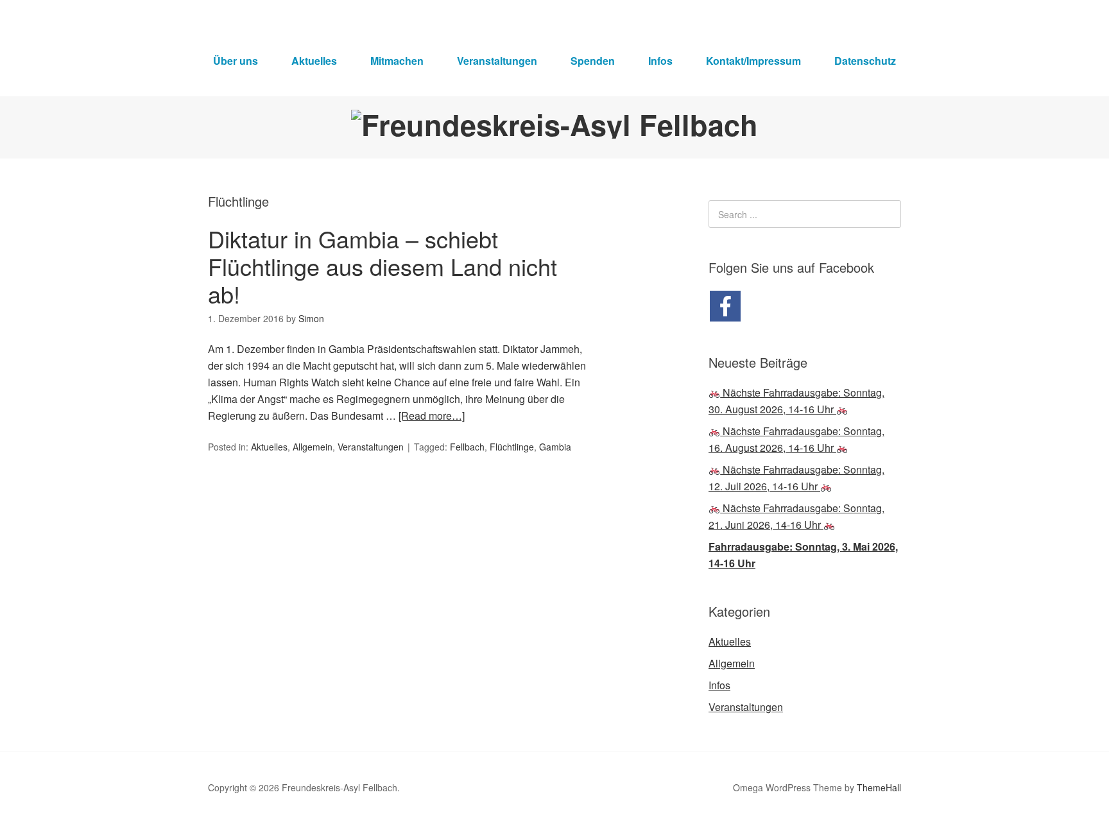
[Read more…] (432, 415)
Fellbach (467, 446)
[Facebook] (725, 306)
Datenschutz (865, 60)
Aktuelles (314, 60)
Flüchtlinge (512, 446)
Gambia (555, 446)
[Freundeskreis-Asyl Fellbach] (554, 124)
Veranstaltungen (497, 60)
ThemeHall (879, 787)
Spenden (593, 60)
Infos (660, 60)
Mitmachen (397, 60)
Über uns (235, 60)
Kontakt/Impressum (753, 60)
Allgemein (312, 446)
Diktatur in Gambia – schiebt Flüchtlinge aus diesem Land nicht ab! (382, 266)
